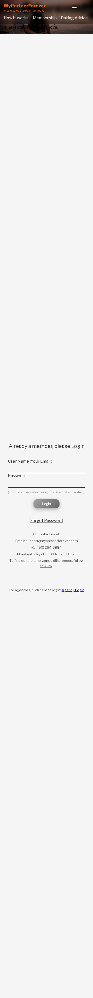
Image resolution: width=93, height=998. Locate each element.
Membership (45, 18)
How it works (16, 18)
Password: (17, 475)
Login (46, 504)
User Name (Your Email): (30, 461)
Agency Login (73, 590)
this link (46, 566)
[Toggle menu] (74, 7)
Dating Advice (74, 18)
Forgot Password (46, 520)
